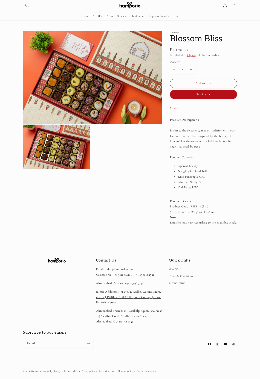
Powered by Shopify (50, 371)
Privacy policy (88, 371)
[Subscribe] (88, 343)
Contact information (147, 371)
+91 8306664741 (144, 275)
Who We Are (176, 269)
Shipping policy (125, 371)
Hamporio (36, 371)
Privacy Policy (177, 282)
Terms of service (106, 371)
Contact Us (106, 260)
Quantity (175, 61)
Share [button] (177, 108)
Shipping (191, 55)
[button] (27, 5)
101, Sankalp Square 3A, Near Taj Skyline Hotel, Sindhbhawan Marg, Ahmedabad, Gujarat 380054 (129, 316)
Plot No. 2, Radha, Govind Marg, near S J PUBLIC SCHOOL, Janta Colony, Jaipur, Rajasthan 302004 (128, 297)
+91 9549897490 (135, 283)
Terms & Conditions (181, 276)
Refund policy (71, 371)
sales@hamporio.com (119, 269)
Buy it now (203, 94)
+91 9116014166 (123, 275)
